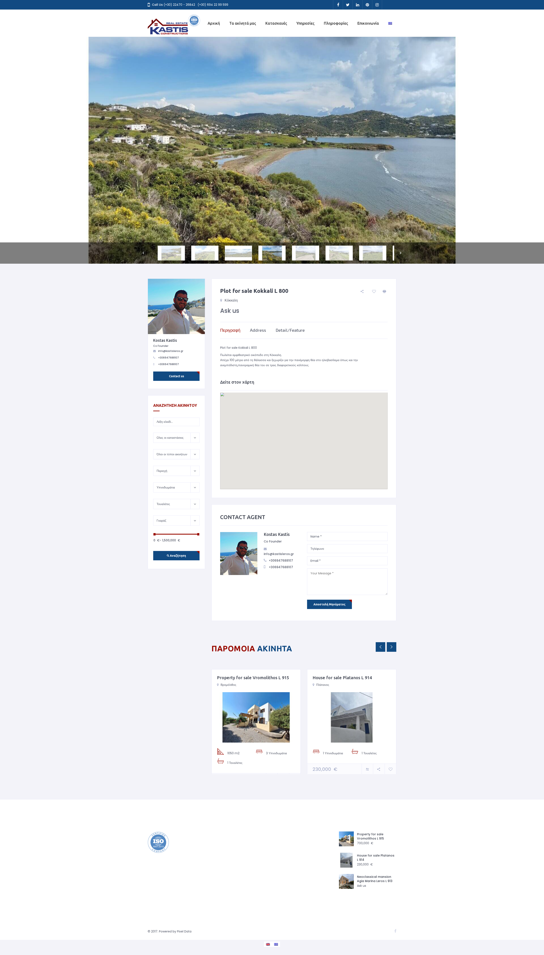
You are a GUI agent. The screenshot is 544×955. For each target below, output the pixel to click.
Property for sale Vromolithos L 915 (253, 677)
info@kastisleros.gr (279, 554)
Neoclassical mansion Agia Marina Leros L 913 (374, 879)
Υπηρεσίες (305, 23)
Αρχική (214, 23)
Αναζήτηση (177, 555)
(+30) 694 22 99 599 (213, 5)
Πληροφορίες (336, 23)
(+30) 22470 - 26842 (179, 5)
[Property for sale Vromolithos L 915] (256, 717)
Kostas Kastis (277, 534)
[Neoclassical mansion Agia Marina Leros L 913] (346, 881)
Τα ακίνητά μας (242, 23)
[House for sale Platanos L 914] (351, 717)
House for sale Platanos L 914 (342, 677)
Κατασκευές (276, 23)
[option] (272, 150)
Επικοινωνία (368, 23)
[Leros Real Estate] (174, 23)
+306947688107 (281, 560)
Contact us (176, 376)
